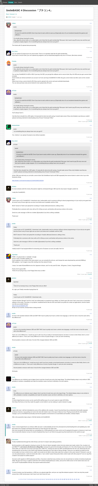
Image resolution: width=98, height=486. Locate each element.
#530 (91, 254)
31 (72, 479)
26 (62, 479)
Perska (14, 61)
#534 (91, 347)
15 (41, 479)
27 (64, 479)
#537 (91, 407)
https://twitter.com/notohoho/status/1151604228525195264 (28, 180)
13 (37, 479)
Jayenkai (14, 254)
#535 (91, 377)
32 (74, 479)
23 (56, 479)
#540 (91, 470)
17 (45, 479)
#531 (91, 278)
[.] (16, 14)
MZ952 (9, 17)
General (12, 14)
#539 (91, 439)
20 (51, 479)
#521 (91, 23)
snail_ (14, 377)
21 (53, 479)
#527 (91, 186)
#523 (91, 61)
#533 (91, 323)
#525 (91, 125)
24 (58, 479)
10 (31, 479)
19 (49, 479)
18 (47, 479)
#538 (91, 424)
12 (35, 479)
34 (78, 479)
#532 (91, 313)
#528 (91, 198)
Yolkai (14, 23)
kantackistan (16, 125)
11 (33, 479)
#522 (91, 51)
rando (13, 223)
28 (66, 479)
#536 (91, 387)
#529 (91, 223)
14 (39, 479)
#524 (91, 90)
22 (55, 479)
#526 (91, 141)
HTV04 (14, 90)
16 (43, 479)
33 (76, 479)
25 (60, 479)
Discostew (15, 439)
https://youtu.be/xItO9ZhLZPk (20, 305)
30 (70, 479)
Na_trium (15, 51)
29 (68, 479)
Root (7, 14)
